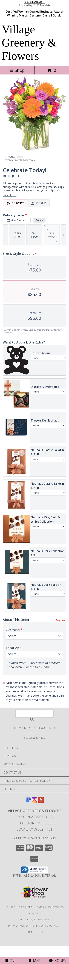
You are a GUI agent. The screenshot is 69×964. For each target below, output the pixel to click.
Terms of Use (34, 931)
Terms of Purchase (45, 925)
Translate (45, 5)
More (8, 194)
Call (12, 960)
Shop (20, 70)
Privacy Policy (18, 925)
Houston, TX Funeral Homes (24, 907)
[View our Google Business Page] (28, 801)
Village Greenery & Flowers (29, 42)
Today (39, 220)
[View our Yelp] (41, 801)
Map (35, 960)
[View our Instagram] (34, 801)
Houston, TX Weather (34, 919)
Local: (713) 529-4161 (34, 829)
